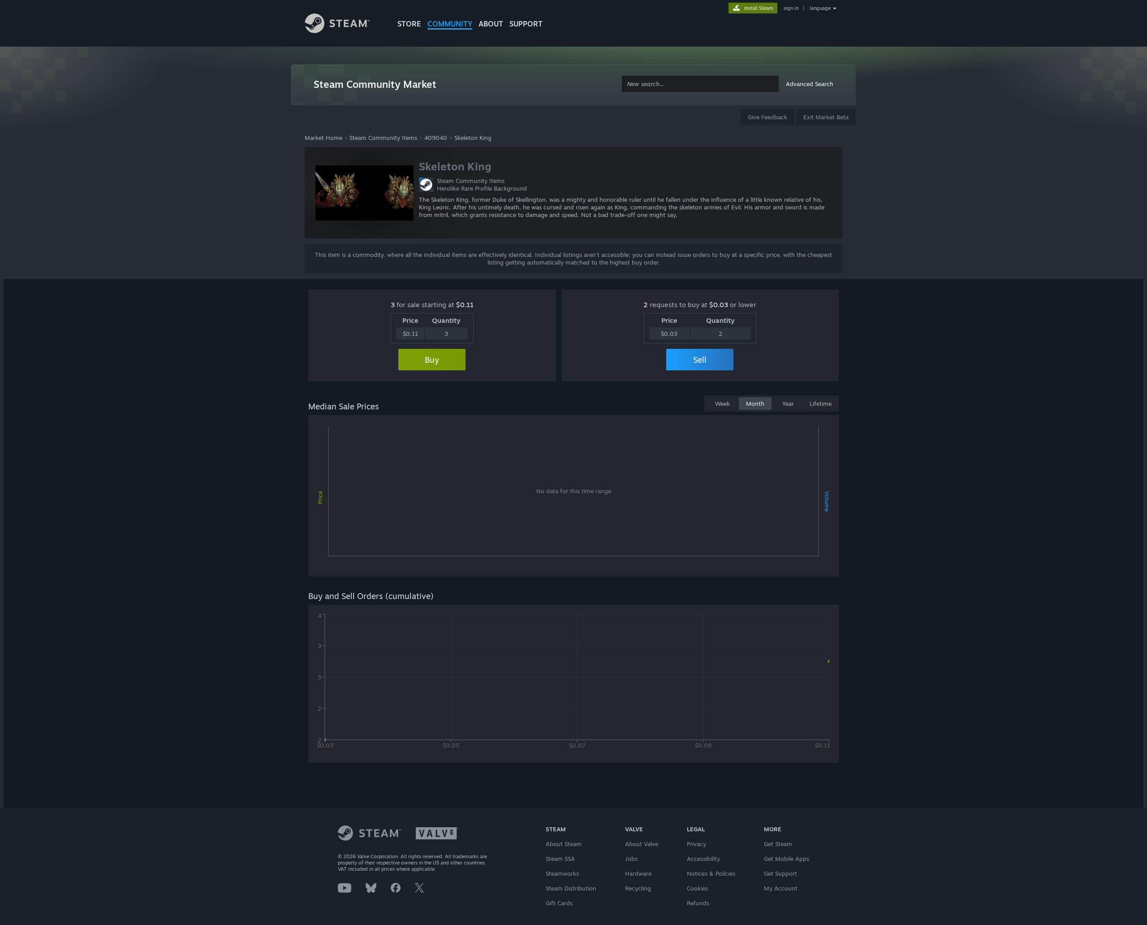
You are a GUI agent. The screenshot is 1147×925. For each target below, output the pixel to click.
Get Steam (778, 843)
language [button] (820, 8)
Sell (700, 360)
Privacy (696, 843)
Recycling (638, 888)
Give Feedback (767, 117)
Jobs (631, 858)
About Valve (641, 843)
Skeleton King (473, 137)
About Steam (564, 843)
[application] (573, 497)
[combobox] (700, 84)
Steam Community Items (383, 137)
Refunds (698, 903)
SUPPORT (526, 23)
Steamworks (562, 873)
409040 (435, 137)
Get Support (780, 873)
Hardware (638, 873)
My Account (781, 888)
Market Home (323, 137)
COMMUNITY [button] (449, 23)
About (491, 23)
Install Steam (758, 8)
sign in (791, 8)
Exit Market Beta (826, 117)
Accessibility (703, 858)
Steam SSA (560, 858)
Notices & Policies (711, 873)
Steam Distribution (571, 888)
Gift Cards (559, 903)
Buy (432, 360)
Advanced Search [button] (809, 83)
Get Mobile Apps (786, 858)
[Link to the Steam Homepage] (344, 24)
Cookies (697, 888)
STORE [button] (409, 23)
